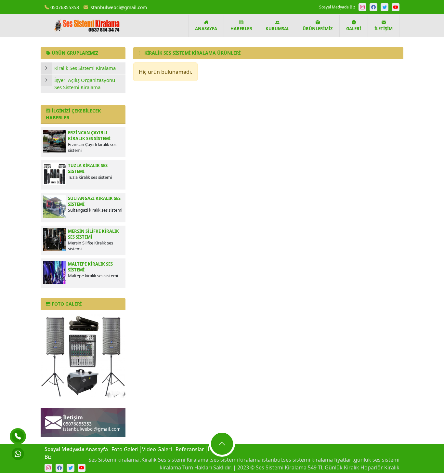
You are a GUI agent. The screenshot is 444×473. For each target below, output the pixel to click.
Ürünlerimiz (318, 29)
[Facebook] (373, 7)
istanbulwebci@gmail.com (117, 7)
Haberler (241, 29)
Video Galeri (157, 449)
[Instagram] (362, 7)
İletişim (383, 29)
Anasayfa (206, 29)
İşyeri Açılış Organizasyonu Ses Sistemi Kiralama (84, 84)
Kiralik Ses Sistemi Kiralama (85, 68)
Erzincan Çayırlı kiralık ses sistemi (89, 135)
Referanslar (190, 449)
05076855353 (64, 7)
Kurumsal (277, 29)
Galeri (353, 29)
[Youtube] (395, 7)
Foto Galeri (124, 449)
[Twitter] (384, 7)
